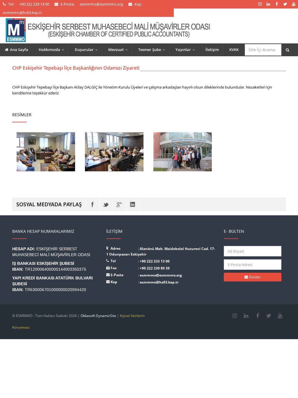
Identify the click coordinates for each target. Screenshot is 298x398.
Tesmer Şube (153, 49)
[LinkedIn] (132, 204)
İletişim (212, 49)
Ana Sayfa (19, 49)
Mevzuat (119, 49)
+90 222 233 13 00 (155, 261)
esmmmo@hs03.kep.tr (159, 282)
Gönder (254, 276)
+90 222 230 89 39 (155, 268)
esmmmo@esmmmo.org (161, 275)
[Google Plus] (119, 204)
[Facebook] (92, 204)
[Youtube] (280, 316)
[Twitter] (106, 204)
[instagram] (235, 316)
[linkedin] (246, 316)
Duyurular (87, 49)
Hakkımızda (53, 49)
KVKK (234, 49)
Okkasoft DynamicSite (98, 315)
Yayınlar (186, 49)
